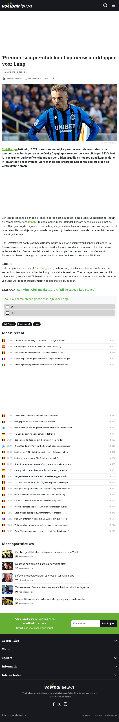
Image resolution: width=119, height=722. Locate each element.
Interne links (11, 675)
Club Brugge (10, 149)
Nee (13, 313)
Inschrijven (108, 623)
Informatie (9, 666)
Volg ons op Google (16, 72)
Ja (12, 306)
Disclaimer (85, 715)
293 (56, 79)
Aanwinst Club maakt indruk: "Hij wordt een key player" (56, 289)
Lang (37, 324)
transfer (32, 221)
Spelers (7, 658)
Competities (10, 640)
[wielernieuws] (59, 686)
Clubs (6, 649)
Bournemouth (24, 324)
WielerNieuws (111, 715)
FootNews (97, 715)
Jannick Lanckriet (14, 79)
